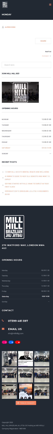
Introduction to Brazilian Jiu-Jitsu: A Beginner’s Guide (26, 192)
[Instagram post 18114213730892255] (9, 358)
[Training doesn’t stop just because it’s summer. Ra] (41, 391)
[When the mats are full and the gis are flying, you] (41, 358)
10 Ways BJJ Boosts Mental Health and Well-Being (27, 172)
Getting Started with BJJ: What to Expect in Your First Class (27, 185)
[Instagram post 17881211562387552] (25, 358)
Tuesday (45, 56)
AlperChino (10, 27)
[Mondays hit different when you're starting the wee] (9, 375)
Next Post (48, 51)
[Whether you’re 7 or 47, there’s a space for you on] (25, 375)
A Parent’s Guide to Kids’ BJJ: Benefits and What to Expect (27, 177)
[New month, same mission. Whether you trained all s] (41, 375)
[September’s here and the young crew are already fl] (9, 391)
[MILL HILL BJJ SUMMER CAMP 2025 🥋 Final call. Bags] (25, 391)
